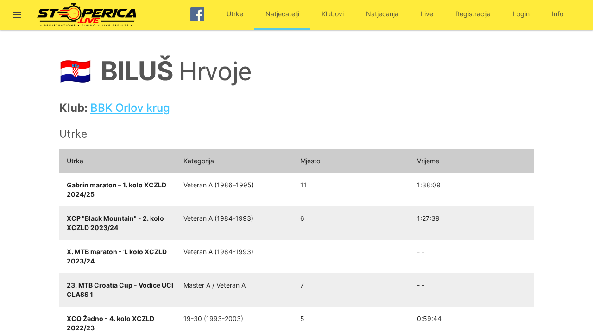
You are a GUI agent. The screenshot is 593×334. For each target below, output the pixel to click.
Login (521, 14)
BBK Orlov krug (130, 108)
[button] (17, 16)
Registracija (473, 14)
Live (427, 14)
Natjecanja (382, 14)
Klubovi (333, 14)
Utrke (235, 14)
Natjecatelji (282, 14)
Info (557, 14)
